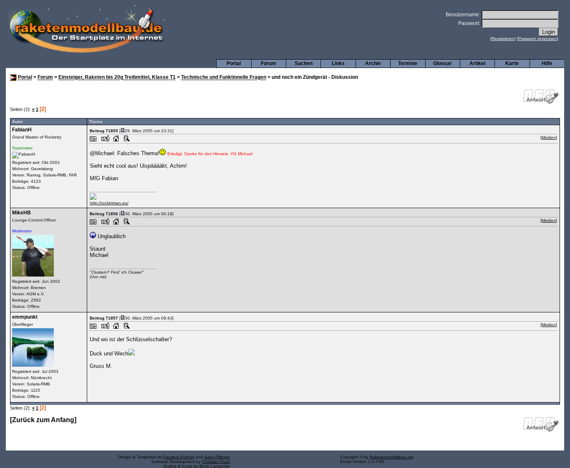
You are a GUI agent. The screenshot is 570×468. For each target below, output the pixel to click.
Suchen (304, 63)
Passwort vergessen (537, 38)
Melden (549, 137)
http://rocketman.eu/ (109, 203)
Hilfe (547, 63)
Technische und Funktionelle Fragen (223, 78)
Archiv (373, 63)
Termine (407, 63)
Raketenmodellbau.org (392, 457)
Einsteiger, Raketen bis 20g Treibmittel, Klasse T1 (117, 78)
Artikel (477, 63)
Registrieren (503, 38)
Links (338, 63)
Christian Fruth (216, 461)
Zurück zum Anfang (43, 419)
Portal (234, 63)
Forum (268, 63)
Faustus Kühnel (179, 457)
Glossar (442, 63)
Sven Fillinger (217, 457)
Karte (512, 63)
